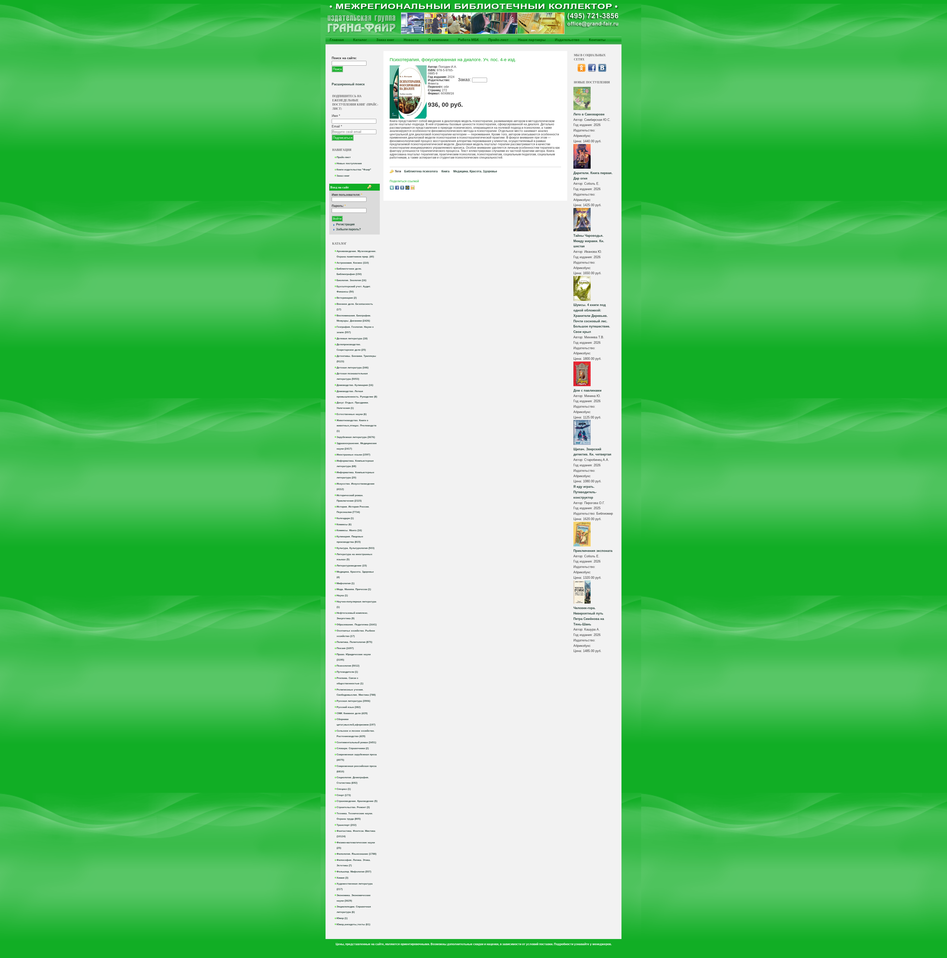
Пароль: (339, 206)
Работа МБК (468, 40)
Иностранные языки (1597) (353, 454)
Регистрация (345, 224)
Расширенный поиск (348, 84)
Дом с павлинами (587, 390)
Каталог (360, 40)
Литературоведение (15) (352, 565)
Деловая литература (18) (352, 338)
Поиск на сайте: (344, 58)
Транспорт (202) (346, 825)
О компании (438, 40)
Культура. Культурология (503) (355, 548)
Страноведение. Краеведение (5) (357, 801)
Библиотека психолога (421, 171)
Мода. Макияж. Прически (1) (354, 589)
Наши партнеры (532, 40)
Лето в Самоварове (588, 114)
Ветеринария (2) (347, 297)
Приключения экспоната (592, 551)
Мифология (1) (345, 583)
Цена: (578, 141)
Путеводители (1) (347, 671)
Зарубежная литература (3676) (356, 437)
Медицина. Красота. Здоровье (475, 171)
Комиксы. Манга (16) (349, 530)
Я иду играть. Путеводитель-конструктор (585, 492)
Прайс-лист (498, 40)
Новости (411, 40)
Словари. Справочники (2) (353, 748)
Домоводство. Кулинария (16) (355, 385)
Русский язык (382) (349, 707)
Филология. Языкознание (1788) (356, 853)
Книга (445, 171)
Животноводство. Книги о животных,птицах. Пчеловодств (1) (356, 426)
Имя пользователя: (347, 195)
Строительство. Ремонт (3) (353, 807)
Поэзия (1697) (345, 648)
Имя (336, 116)
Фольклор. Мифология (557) (354, 871)
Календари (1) (345, 518)
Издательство (567, 40)
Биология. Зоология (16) (351, 280)
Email (337, 126)
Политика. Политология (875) (354, 642)
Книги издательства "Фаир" (354, 169)
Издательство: (584, 130)
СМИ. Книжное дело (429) (352, 713)
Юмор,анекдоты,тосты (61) (353, 924)
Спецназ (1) (344, 789)
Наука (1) (342, 595)
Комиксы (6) (344, 524)
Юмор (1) (342, 918)
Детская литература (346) (352, 367)
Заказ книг (385, 40)
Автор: (578, 120)
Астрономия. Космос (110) (353, 262)
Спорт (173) (344, 795)
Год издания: (583, 125)
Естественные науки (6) (351, 414)
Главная (337, 40)
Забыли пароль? (348, 229)
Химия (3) (342, 877)
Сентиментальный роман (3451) (356, 742)
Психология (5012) (348, 665)
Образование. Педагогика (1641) (357, 624)
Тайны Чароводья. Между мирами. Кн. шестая (588, 241)
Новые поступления (349, 163)
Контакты (597, 40)
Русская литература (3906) (353, 701)
